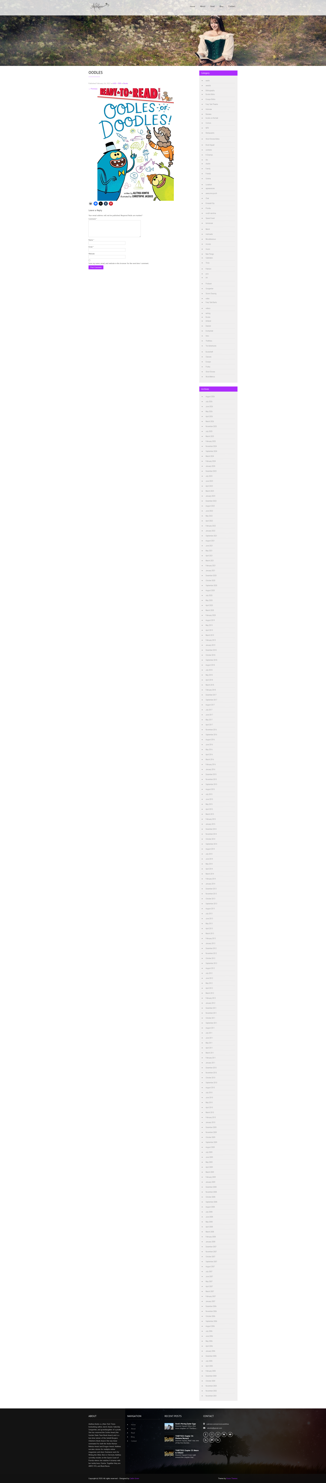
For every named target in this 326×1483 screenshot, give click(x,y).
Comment (93, 219)
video (207, 299)
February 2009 (211, 1177)
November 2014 (211, 834)
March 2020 (210, 610)
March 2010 (210, 1112)
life (207, 160)
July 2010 (209, 1093)
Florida (208, 208)
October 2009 (210, 1137)
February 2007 (211, 1296)
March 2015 (210, 814)
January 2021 (210, 571)
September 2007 (211, 1262)
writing (208, 313)
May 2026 (209, 411)
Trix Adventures (211, 346)
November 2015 (211, 779)
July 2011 (209, 1033)
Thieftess (209, 341)
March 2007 (210, 1291)
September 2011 (211, 1023)
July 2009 (209, 1152)
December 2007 (211, 1247)
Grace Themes (231, 1478)
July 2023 (209, 476)
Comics (208, 123)
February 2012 (211, 998)
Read (212, 6)
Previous (93, 89)
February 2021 (211, 566)
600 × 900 (117, 83)
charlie (208, 164)
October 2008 (210, 1197)
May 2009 (209, 1162)
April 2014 (209, 869)
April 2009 (209, 1167)
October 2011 (210, 1018)
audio (208, 81)
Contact (231, 6)
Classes (208, 357)
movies (208, 244)
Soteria (208, 179)
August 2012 (210, 968)
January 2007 (210, 1301)
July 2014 (209, 854)
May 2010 (209, 1102)
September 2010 (211, 1083)
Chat (207, 198)
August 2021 (210, 541)
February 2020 (211, 615)
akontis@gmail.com (214, 1428)
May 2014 (209, 864)
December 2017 (211, 695)
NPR (207, 128)
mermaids (209, 234)
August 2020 (210, 590)
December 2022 (211, 501)
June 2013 (209, 919)
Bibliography (210, 90)
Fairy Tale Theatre (212, 104)
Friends (208, 174)
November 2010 (211, 1073)
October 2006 (210, 1316)
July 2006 (209, 1331)
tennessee (209, 223)
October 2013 (210, 899)
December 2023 (211, 471)
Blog (221, 6)
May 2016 (209, 750)
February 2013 (211, 938)
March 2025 (210, 436)
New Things (210, 254)
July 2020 (209, 595)
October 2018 (210, 655)
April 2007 (209, 1286)
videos (208, 308)
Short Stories (210, 372)
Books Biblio (210, 94)
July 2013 (209, 914)
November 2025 (211, 426)
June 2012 (209, 978)
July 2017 (209, 710)
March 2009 (210, 1172)
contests (209, 150)
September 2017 (211, 700)
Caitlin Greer (134, 1478)
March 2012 (210, 993)
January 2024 (210, 466)
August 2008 (210, 1207)
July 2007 (209, 1272)
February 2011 (211, 1058)
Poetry (208, 367)
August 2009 (210, 1147)
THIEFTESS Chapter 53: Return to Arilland (187, 1451)
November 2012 (211, 953)
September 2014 (211, 844)
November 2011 (211, 1013)
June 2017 (209, 715)
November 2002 (211, 1391)
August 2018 (210, 665)
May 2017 (209, 720)
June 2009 (209, 1157)
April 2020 (209, 605)
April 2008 (209, 1227)
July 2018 (209, 670)
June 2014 (209, 859)
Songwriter (209, 289)
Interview (209, 109)
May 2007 (209, 1281)
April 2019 (209, 630)
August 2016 (210, 740)
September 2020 (211, 585)
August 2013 (210, 909)
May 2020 (209, 600)
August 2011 (210, 1028)
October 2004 (210, 1381)
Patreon (208, 269)
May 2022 (209, 516)
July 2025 (209, 431)
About (202, 6)
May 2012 (209, 983)
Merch (208, 229)
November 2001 (211, 1396)
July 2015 (209, 794)
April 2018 (209, 680)
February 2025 (211, 441)
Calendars (209, 258)
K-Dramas (209, 155)
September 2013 (211, 904)
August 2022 (210, 506)
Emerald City (210, 203)
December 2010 (211, 1068)
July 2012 (209, 973)
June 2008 (209, 1217)
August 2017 (210, 705)
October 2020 (210, 580)
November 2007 (211, 1252)
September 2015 (211, 784)
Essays (208, 362)
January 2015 (210, 824)
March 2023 (210, 491)
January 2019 (210, 645)
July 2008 (209, 1212)
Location (209, 185)
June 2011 (209, 1038)
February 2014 (211, 879)
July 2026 (209, 402)
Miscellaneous (211, 239)
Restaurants (210, 133)
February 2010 (211, 1117)
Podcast (209, 284)
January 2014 (210, 884)
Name (91, 240)
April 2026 (209, 416)
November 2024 (211, 446)
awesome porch (211, 193)
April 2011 (209, 1048)
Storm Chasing (211, 294)
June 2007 (209, 1276)
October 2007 (210, 1257)
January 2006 (210, 1351)
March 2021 (210, 561)
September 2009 (211, 1142)
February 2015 (211, 819)
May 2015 (209, 804)
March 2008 (210, 1232)
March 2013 (210, 933)
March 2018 (210, 685)
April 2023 (209, 486)
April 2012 (209, 988)
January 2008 (210, 1242)
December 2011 (211, 1008)
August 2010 (210, 1088)
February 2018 (211, 690)
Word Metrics (210, 377)
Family (208, 169)
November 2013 (211, 894)
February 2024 (211, 461)
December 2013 (211, 889)
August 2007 (210, 1267)
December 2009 (211, 1127)
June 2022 (209, 511)
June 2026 (209, 406)
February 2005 (211, 1371)
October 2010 (210, 1078)
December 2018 (211, 650)
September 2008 (211, 1202)
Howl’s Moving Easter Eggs (185, 1424)
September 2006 (211, 1321)
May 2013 (209, 924)
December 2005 (211, 1356)
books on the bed (212, 118)
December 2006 (211, 1306)
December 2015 (211, 774)
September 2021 (211, 536)
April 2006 (209, 1346)
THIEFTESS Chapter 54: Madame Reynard (184, 1437)
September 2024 (211, 451)
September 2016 (211, 735)
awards (208, 86)
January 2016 (210, 769)
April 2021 (209, 556)
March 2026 (210, 421)
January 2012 (210, 1003)
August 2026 (210, 397)
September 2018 (211, 660)
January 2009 (210, 1182)
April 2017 (209, 725)
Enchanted (209, 331)
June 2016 (209, 745)
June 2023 (209, 481)
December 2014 (211, 829)
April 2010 (209, 1107)
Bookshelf (209, 352)
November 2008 (211, 1192)
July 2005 (209, 1361)
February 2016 (211, 764)
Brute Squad (210, 145)
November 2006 (211, 1311)
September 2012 (211, 963)
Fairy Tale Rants (211, 302)
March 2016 (210, 759)
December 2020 (211, 576)
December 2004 (211, 1376)
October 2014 (210, 839)
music (208, 249)
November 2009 (211, 1132)
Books (125, 83)
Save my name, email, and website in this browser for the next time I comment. (119, 263)
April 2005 (209, 1366)
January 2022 (210, 531)
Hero (207, 336)
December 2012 (211, 948)
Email (91, 247)
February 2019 (211, 640)
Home (192, 6)
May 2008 (209, 1222)
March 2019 (210, 635)
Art (207, 278)
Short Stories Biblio (213, 139)
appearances (210, 188)
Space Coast (210, 218)
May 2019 (209, 625)
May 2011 (209, 1043)
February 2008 (211, 1237)
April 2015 (209, 809)
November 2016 (211, 730)
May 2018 (209, 675)
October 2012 (210, 958)
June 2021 (209, 546)
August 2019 (210, 620)
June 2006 (209, 1336)
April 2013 (209, 928)
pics (207, 274)
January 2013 (210, 943)
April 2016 (209, 754)
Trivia (207, 263)
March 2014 (210, 874)
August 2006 (210, 1326)
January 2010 (210, 1122)
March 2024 (210, 456)
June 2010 (209, 1098)
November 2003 (211, 1386)
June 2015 (209, 799)
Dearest (208, 326)
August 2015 (210, 789)
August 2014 (210, 849)
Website (92, 254)
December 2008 (211, 1187)
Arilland (208, 321)
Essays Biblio (210, 99)
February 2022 (211, 526)
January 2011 (210, 1063)
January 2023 (210, 496)
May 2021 (209, 551)
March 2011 (210, 1053)
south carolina (211, 213)
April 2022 (209, 521)
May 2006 (209, 1341)
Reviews (208, 114)
